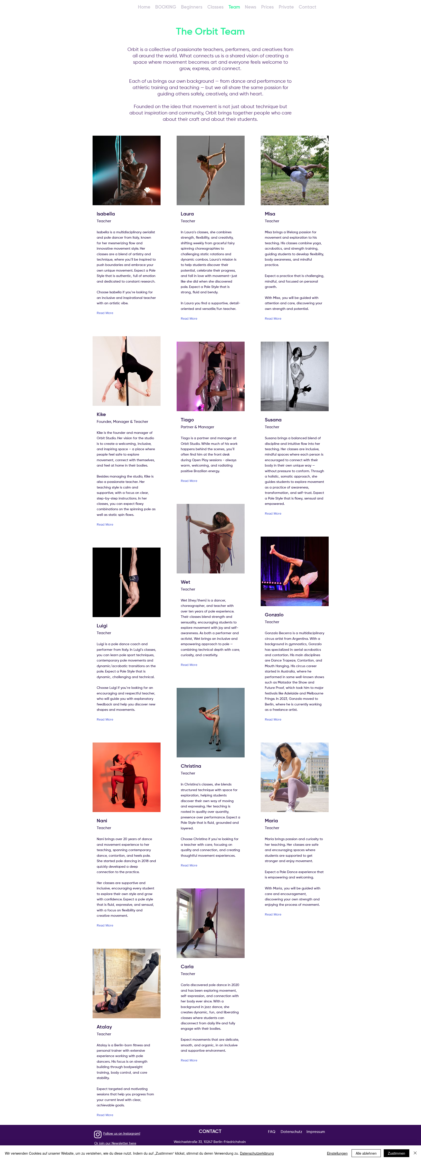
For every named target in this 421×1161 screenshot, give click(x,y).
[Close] (415, 1153)
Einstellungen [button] (337, 1153)
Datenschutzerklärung (257, 1153)
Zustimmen (396, 1153)
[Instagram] (98, 1134)
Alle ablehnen (366, 1153)
